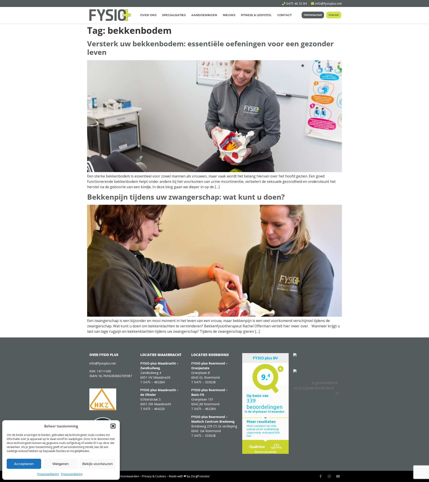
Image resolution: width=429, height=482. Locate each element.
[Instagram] (329, 476)
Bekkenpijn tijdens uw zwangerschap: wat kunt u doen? (186, 197)
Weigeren (60, 464)
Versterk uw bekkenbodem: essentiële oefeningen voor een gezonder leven (210, 48)
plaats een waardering (312, 398)
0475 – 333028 (205, 382)
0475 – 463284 (154, 382)
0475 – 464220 (154, 409)
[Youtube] (338, 476)
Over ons (148, 15)
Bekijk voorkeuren (97, 464)
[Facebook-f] (320, 476)
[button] (113, 426)
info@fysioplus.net (102, 363)
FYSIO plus (302, 382)
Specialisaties (174, 15)
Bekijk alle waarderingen (313, 393)
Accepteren (24, 464)
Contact (284, 15)
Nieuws (229, 15)
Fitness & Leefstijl (256, 15)
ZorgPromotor (200, 476)
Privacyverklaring (48, 474)
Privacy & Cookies (154, 476)
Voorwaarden (129, 476)
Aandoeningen (204, 15)
